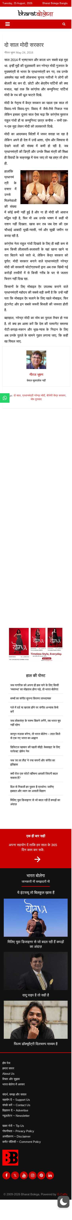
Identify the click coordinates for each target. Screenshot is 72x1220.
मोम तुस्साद (36, 399)
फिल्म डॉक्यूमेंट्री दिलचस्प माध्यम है (36, 1044)
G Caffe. (62, 1194)
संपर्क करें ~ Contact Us (16, 1105)
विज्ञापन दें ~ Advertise (15, 1110)
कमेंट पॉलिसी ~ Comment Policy (21, 1141)
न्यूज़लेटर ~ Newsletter (16, 1115)
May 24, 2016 (24, 52)
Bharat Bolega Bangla (54, 3)
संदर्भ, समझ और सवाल (14, 1094)
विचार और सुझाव (11, 1079)
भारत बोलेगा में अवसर (13, 1084)
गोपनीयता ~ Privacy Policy (18, 1131)
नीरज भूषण (9, 52)
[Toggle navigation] (7, 24)
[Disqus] (37, 467)
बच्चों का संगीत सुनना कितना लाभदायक (30, 698)
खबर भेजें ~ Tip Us (13, 1125)
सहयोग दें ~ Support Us (16, 1099)
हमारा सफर (8, 1068)
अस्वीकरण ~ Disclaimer (16, 1136)
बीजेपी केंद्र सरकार (56, 395)
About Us (8, 1073)
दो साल (17, 395)
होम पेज (6, 1063)
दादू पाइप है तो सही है (35, 995)
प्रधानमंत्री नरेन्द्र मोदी (33, 395)
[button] (63, 1202)
